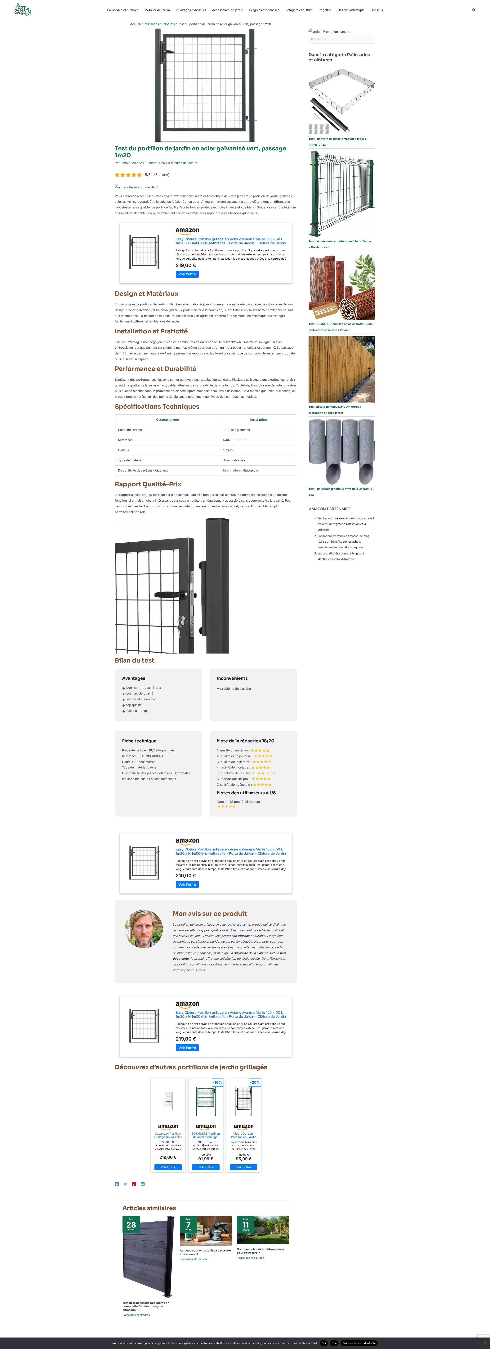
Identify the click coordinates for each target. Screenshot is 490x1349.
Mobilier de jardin (157, 10)
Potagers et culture (299, 10)
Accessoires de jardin (227, 10)
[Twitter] (125, 1184)
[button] (474, 10)
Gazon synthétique (351, 10)
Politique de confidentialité (359, 1343)
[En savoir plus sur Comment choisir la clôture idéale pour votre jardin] (263, 1230)
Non (334, 1343)
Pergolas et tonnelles (264, 10)
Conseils (377, 10)
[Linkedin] (143, 1184)
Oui (324, 1343)
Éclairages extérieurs (191, 10)
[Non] (485, 1343)
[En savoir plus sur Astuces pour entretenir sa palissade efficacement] (206, 1231)
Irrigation (325, 10)
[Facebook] (117, 1184)
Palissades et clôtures (122, 10)
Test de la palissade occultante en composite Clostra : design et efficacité (145, 1306)
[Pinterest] (134, 1184)
